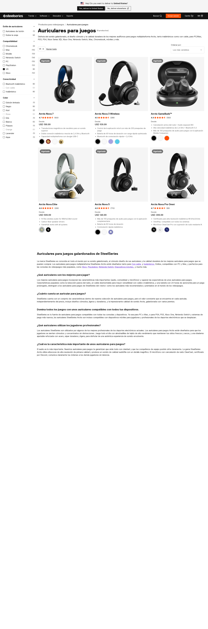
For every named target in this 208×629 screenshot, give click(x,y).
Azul (7, 110)
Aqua (8, 137)
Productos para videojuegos (51, 24)
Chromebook (11, 46)
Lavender (10, 133)
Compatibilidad (10, 41)
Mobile (9, 54)
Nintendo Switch (13, 57)
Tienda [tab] (31, 16)
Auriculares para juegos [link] (77, 24)
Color (5, 98)
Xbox (8, 73)
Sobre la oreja (12, 35)
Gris (7, 118)
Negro (8, 106)
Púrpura (9, 125)
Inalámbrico (11, 91)
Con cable (10, 88)
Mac (8, 50)
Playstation (93, 267)
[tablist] (46, 16)
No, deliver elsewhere (116, 8)
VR (7, 69)
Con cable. (136, 264)
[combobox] (187, 50)
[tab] (157, 16)
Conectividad (9, 79)
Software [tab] (43, 16)
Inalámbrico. (149, 264)
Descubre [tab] (57, 16)
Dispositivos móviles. (124, 267)
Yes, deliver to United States (91, 8)
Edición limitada (13, 102)
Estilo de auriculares (13, 26)
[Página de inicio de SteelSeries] (14, 15)
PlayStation (11, 65)
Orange (9, 129)
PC (7, 61)
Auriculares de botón (15, 31)
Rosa (8, 114)
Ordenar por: (176, 45)
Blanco (9, 122)
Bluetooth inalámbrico (15, 84)
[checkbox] (4, 31)
